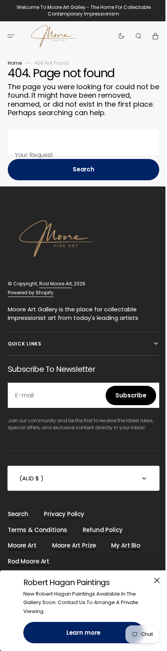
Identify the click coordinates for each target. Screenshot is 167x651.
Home (15, 63)
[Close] (151, 580)
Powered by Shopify (31, 292)
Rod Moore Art (55, 283)
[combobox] (80, 142)
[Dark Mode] (115, 35)
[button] (10, 35)
